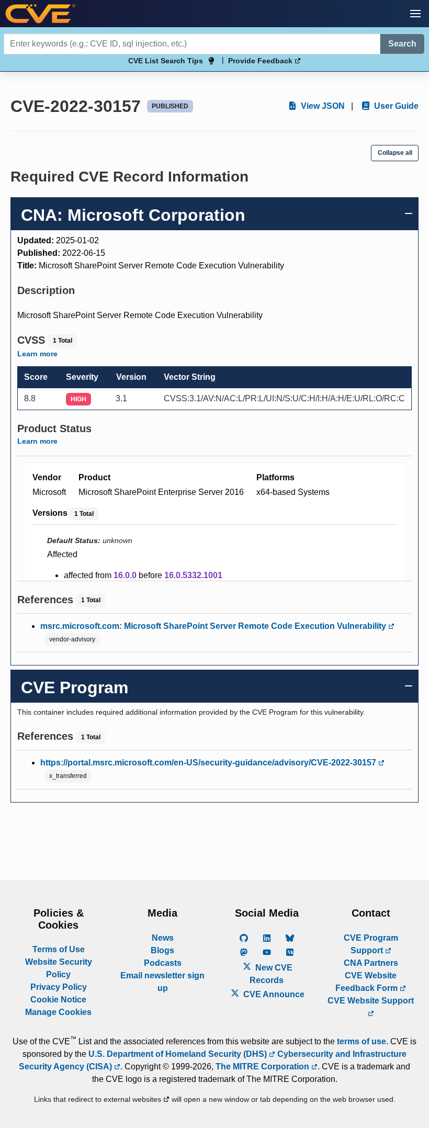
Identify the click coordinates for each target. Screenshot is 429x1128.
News (163, 937)
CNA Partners (371, 962)
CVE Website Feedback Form (367, 981)
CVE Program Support (371, 944)
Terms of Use (58, 949)
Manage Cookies (58, 1012)
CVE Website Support (371, 1000)
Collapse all (395, 152)
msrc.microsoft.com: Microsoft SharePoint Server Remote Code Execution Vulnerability (214, 626)
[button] (415, 13)
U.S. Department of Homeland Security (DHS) (178, 1054)
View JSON (322, 105)
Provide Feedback (261, 61)
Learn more (37, 353)
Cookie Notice (58, 999)
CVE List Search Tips (165, 61)
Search (402, 43)
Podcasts (163, 962)
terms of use (361, 1041)
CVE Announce (272, 994)
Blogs (162, 950)
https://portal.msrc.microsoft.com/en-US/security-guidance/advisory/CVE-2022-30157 (209, 762)
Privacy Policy (58, 987)
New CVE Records (271, 974)
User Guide (395, 105)
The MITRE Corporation (263, 1066)
